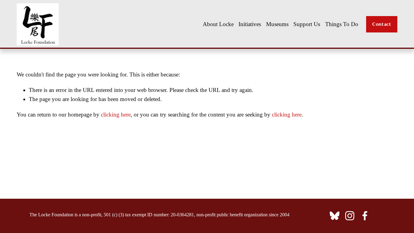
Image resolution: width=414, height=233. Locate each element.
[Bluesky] (334, 216)
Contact (381, 24)
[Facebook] (365, 216)
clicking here (116, 114)
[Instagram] (350, 216)
